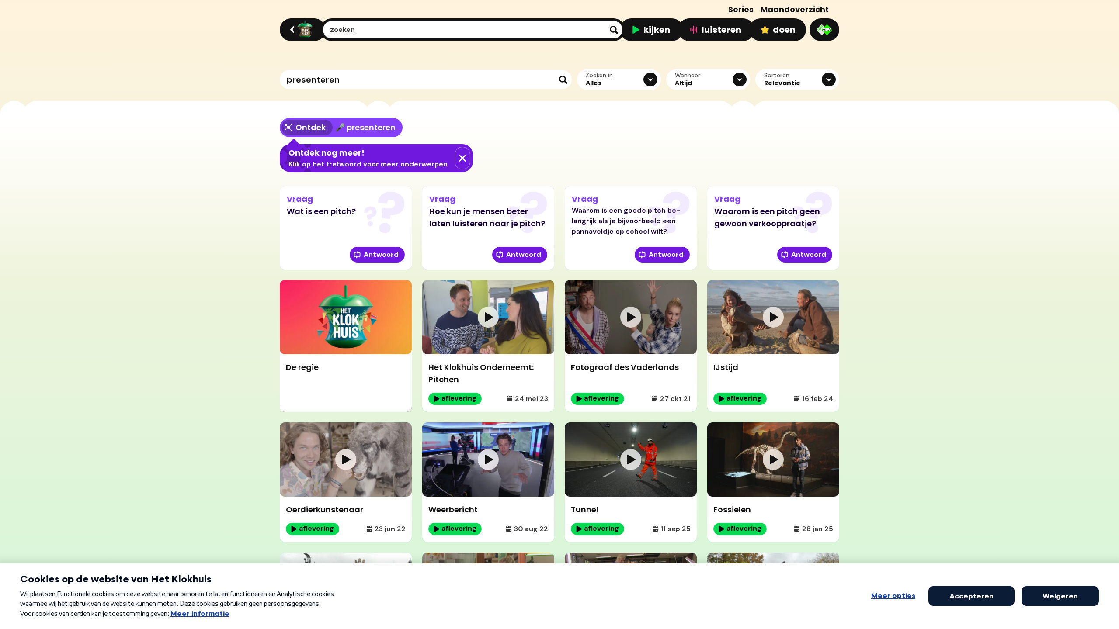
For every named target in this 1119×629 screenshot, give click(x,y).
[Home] (301, 29)
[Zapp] (824, 29)
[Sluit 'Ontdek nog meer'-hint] (462, 158)
